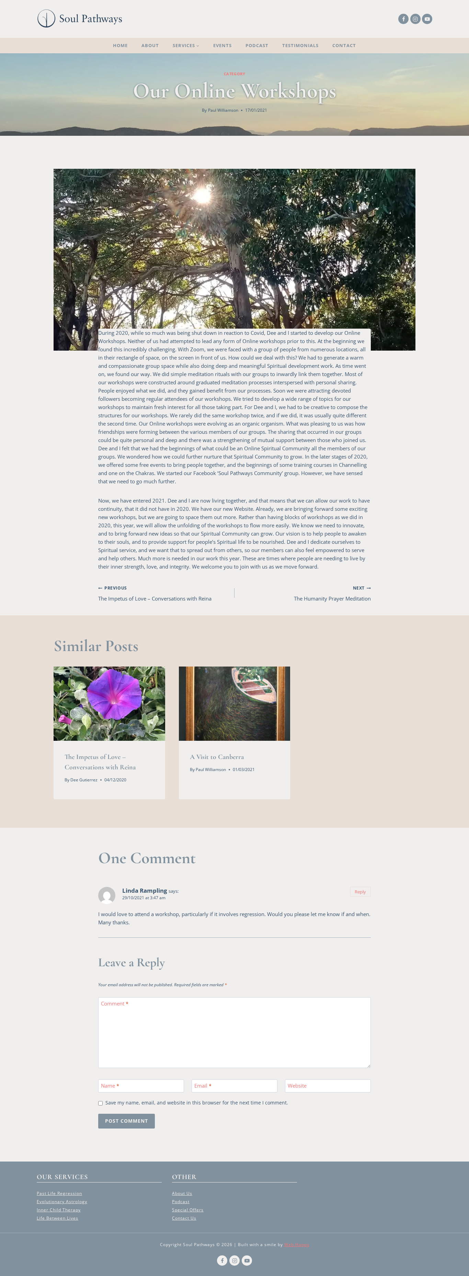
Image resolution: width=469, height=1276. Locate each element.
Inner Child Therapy (59, 1210)
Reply (360, 892)
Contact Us (184, 1218)
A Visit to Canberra (217, 757)
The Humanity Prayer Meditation (332, 593)
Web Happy (296, 1244)
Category (234, 74)
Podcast (256, 45)
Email (202, 1086)
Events (222, 45)
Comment (114, 1004)
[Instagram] (415, 19)
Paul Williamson (223, 110)
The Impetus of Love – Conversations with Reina (154, 593)
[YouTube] (427, 19)
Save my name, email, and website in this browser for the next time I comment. (196, 1103)
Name (110, 1086)
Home (120, 45)
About (150, 45)
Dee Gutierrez (84, 780)
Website (297, 1086)
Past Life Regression (59, 1193)
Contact (344, 45)
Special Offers (188, 1210)
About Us (182, 1193)
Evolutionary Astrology (62, 1201)
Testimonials (300, 45)
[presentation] (109, 704)
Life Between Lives (57, 1218)
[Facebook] (403, 19)
